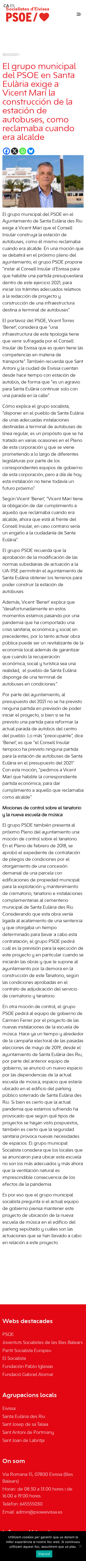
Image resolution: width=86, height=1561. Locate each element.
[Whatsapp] (22, 151)
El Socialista (14, 1359)
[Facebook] (6, 151)
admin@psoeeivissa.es (39, 1512)
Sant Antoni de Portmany (28, 1433)
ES (12, 6)
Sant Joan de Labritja (23, 1441)
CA (6, 6)
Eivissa (9, 1409)
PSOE (8, 1335)
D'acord (44, 1554)
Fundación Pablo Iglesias (27, 1367)
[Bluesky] (30, 151)
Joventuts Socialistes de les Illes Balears (42, 1343)
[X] (14, 151)
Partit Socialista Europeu (26, 1351)
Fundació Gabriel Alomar (28, 1375)
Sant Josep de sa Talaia (25, 1424)
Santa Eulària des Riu (23, 1417)
